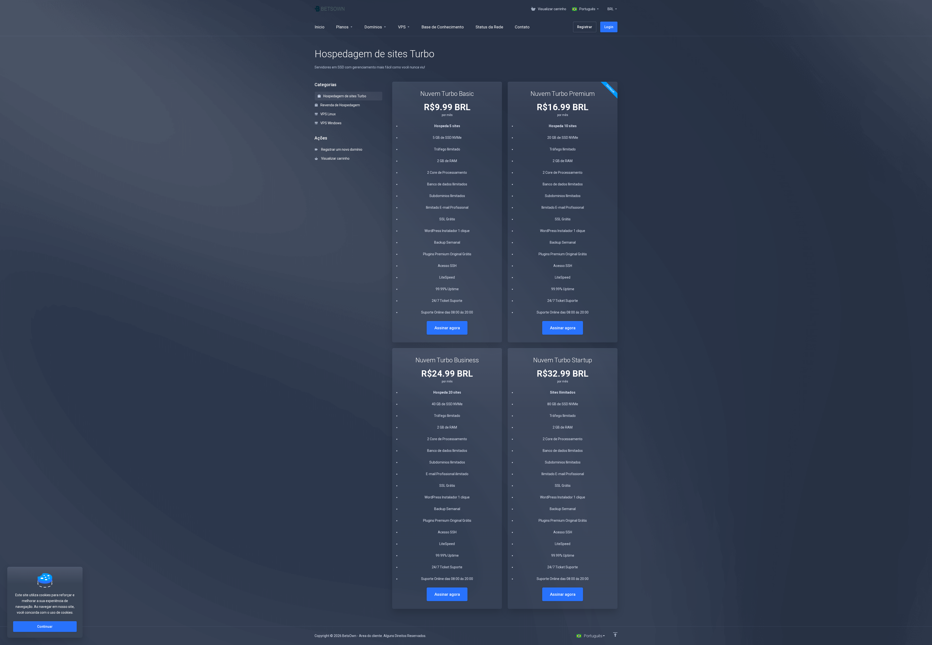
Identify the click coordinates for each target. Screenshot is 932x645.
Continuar (45, 626)
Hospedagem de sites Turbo (344, 96)
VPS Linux (328, 114)
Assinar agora (447, 327)
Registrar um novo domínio (341, 149)
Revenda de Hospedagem (340, 105)
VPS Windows (330, 123)
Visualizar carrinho (335, 158)
